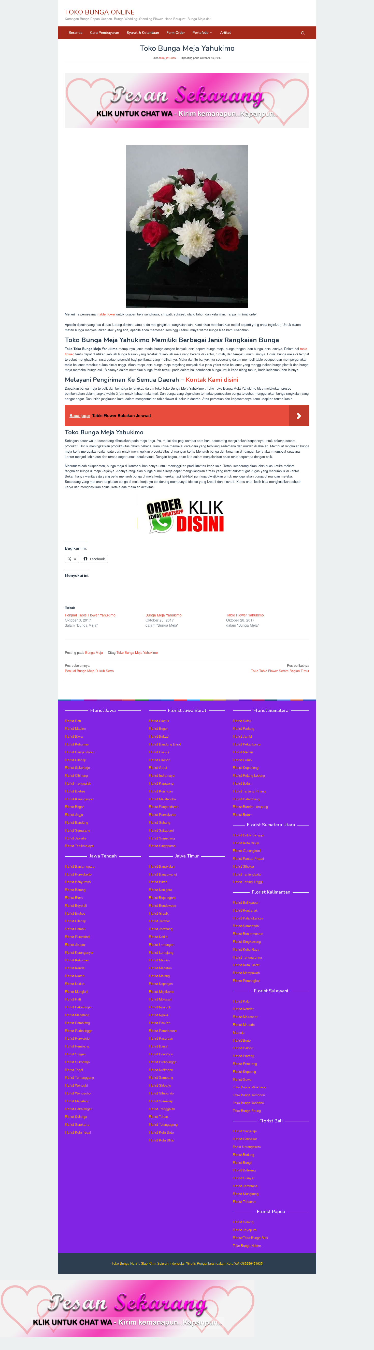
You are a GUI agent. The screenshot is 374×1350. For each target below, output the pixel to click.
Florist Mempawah (246, 972)
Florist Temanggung (79, 1077)
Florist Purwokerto (78, 874)
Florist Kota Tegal (78, 1132)
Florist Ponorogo (161, 1054)
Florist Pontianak (245, 910)
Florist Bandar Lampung (250, 806)
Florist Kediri (158, 936)
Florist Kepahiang (245, 767)
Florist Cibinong (76, 775)
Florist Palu (241, 1001)
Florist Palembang (246, 799)
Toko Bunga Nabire (247, 1245)
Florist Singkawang (247, 941)
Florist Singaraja (245, 1131)
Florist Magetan (160, 967)
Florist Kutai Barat (246, 964)
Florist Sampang (161, 1077)
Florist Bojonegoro (162, 897)
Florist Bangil (158, 1046)
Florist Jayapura (244, 1229)
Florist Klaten (74, 975)
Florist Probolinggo (162, 1061)
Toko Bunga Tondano (248, 1102)
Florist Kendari (243, 1008)
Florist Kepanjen (161, 983)
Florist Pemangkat (246, 980)
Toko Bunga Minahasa (249, 1087)
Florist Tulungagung (163, 1124)
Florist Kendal (75, 967)
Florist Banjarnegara (79, 866)
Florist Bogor (74, 806)
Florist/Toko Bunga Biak (250, 1237)
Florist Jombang (160, 928)
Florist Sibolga (243, 866)
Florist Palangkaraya (248, 918)
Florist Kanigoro (160, 889)
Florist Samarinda (246, 925)
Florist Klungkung (245, 1193)
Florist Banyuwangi (163, 874)
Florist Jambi (242, 736)
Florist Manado (244, 1024)
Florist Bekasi (159, 736)
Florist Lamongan (161, 944)
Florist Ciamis (159, 720)
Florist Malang (159, 975)
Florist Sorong (243, 1221)
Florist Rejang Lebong (249, 775)
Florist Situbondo (161, 1093)
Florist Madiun (75, 728)
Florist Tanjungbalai (247, 874)
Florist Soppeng (244, 1071)
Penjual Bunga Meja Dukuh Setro (89, 668)
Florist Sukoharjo (77, 767)
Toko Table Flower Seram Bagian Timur (280, 668)
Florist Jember (159, 920)
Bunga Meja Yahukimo (164, 614)
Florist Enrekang (245, 1063)
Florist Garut (158, 767)
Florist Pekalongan (78, 1007)
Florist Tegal (74, 1069)
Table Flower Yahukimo (245, 614)
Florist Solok (242, 720)
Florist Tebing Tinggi (248, 881)
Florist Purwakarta (162, 814)
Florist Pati (73, 720)
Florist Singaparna (162, 845)
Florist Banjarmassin (248, 933)
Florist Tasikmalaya (79, 845)
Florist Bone (242, 1040)
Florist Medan (243, 752)
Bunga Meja (94, 652)
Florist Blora (74, 736)
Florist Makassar (245, 1016)
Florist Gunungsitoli (247, 850)
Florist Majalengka (162, 799)
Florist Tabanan (244, 1201)
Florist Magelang (77, 1014)
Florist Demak (75, 928)
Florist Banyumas (78, 881)
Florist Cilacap (75, 759)
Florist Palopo (243, 1047)
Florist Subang (159, 822)
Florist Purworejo (77, 1038)
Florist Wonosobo (78, 1093)
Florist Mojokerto (161, 991)
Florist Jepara (75, 944)
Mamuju (238, 1032)
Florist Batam (243, 783)
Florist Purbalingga (78, 1030)
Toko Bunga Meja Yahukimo (137, 652)
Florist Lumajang (161, 952)
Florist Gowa (242, 1079)
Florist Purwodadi (77, 936)
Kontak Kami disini (212, 380)
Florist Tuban (158, 1116)
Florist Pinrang (243, 1055)
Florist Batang (75, 889)
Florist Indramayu (162, 775)
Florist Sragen (75, 1054)
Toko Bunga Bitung (247, 1110)
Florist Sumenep (161, 1101)
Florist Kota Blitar (162, 1140)
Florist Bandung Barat (165, 744)
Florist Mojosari (160, 999)
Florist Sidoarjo (160, 1085)
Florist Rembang (77, 1046)
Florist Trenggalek (78, 783)
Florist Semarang (77, 830)
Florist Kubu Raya (246, 949)
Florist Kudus (74, 983)
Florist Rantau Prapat (248, 858)
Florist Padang (243, 728)
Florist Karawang (161, 783)
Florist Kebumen (77, 744)
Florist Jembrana (245, 1185)
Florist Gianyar (243, 1178)
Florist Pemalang (77, 1022)
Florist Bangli (242, 1162)
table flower (106, 314)
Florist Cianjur (159, 752)
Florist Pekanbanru (247, 744)
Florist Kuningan (161, 791)
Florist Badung (243, 1154)
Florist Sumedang (162, 838)
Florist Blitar (158, 881)
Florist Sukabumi (161, 830)
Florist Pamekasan (163, 1030)
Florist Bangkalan (162, 866)
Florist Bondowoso (162, 905)
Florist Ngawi (158, 1014)
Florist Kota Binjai (246, 842)
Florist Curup (242, 759)
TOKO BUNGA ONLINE (100, 12)
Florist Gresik (159, 913)
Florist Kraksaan (161, 1069)
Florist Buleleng (244, 1170)
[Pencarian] (302, 32)
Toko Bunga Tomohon (249, 1094)
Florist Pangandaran (79, 752)
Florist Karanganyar (79, 799)
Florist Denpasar (245, 1138)
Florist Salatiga (76, 1116)
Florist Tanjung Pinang (249, 791)
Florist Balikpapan (246, 902)
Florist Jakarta (75, 838)
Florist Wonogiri (76, 1085)
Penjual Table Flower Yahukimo (90, 614)
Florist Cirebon (159, 759)
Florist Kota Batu (161, 1132)
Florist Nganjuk (160, 1007)
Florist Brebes (75, 791)
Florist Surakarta (77, 1124)
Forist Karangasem (247, 1146)
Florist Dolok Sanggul (248, 835)
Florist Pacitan (159, 1022)
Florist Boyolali (76, 905)
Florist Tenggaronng (247, 957)
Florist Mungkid (76, 991)
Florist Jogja (74, 814)
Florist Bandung (76, 822)
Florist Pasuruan (161, 1038)
